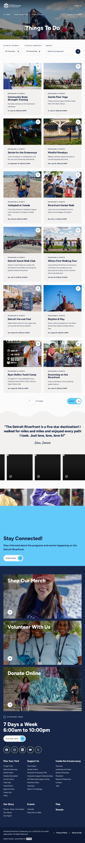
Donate (59, 810)
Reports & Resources (63, 779)
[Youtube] (30, 749)
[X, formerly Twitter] (38, 749)
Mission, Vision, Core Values (13, 809)
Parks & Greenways (10, 769)
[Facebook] (6, 749)
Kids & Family (8, 773)
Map (58, 804)
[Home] (12, 5)
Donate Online (24, 673)
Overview (59, 766)
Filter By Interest (11, 45)
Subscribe (11, 558)
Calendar (30, 809)
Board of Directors (62, 773)
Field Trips (7, 783)
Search (49, 45)
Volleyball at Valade (19, 205)
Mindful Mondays (58, 152)
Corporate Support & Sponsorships (40, 776)
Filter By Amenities (33, 45)
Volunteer (31, 786)
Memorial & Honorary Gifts (37, 773)
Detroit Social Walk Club (21, 261)
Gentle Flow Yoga (58, 97)
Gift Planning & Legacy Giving (38, 779)
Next (71, 401)
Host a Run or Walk (34, 813)
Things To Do (8, 766)
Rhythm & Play (56, 319)
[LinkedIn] (22, 749)
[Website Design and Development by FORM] (42, 839)
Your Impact (31, 766)
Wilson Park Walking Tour (62, 261)
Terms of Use (77, 833)
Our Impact (7, 816)
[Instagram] (14, 749)
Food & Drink (8, 786)
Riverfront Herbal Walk (61, 205)
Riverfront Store (33, 783)
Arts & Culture (8, 779)
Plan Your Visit (21, 14)
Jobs (57, 786)
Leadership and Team (63, 769)
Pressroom (59, 776)
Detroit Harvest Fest (19, 319)
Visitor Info (12, 739)
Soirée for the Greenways (22, 152)
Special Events (8, 789)
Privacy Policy (61, 833)
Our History (7, 813)
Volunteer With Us (29, 627)
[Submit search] (78, 51)
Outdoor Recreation (10, 776)
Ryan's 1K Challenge (34, 789)
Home (8, 14)
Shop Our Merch (27, 581)
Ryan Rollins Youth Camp (22, 375)
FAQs (5, 796)
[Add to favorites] (38, 66)
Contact (59, 783)
